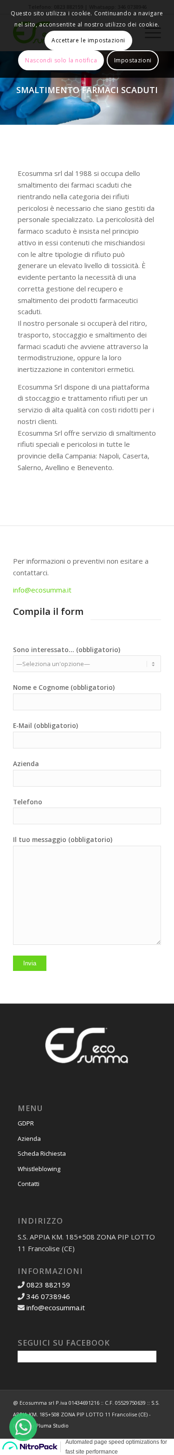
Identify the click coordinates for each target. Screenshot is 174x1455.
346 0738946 (48, 1296)
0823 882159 (47, 1284)
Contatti (28, 1183)
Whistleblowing (39, 1169)
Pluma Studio (52, 1425)
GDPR (26, 1123)
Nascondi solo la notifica (61, 60)
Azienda (29, 1138)
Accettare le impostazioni (88, 40)
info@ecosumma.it (42, 589)
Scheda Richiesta (42, 1153)
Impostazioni (133, 60)
